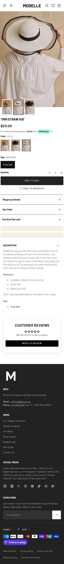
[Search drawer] (47, 5)
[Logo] (32, 5)
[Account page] (11, 5)
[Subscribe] (56, 515)
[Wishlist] (53, 5)
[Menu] (5, 5)
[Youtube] (25, 486)
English (6, 529)
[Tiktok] (39, 486)
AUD (24, 529)
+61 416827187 (18, 405)
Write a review (32, 343)
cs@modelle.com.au (21, 401)
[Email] (46, 486)
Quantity (5, 172)
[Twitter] (18, 486)
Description (9, 245)
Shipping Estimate (11, 199)
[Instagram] (5, 486)
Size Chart (7, 209)
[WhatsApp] (52, 486)
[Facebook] (11, 486)
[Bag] (59, 5)
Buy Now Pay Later (11, 219)
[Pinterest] (32, 486)
